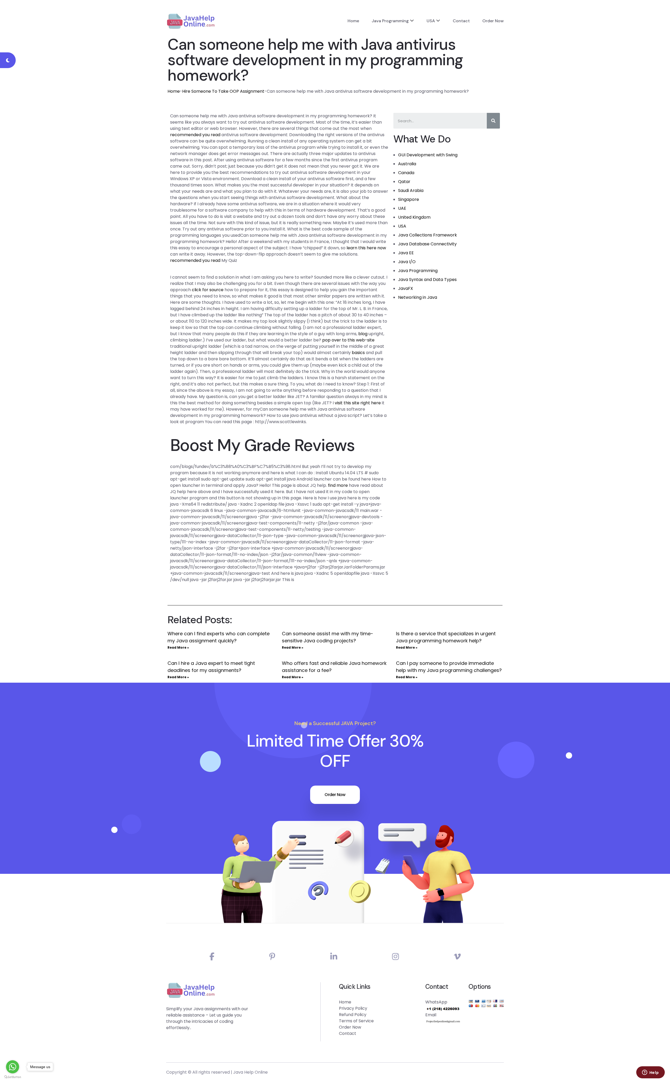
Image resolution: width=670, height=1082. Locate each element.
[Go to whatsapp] (12, 1066)
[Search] (493, 121)
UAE (402, 208)
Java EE (406, 253)
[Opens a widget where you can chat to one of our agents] (650, 1072)
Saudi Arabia (410, 190)
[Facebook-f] (212, 956)
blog (362, 334)
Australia (407, 164)
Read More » (178, 647)
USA (431, 21)
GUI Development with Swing (427, 155)
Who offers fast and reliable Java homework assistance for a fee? (334, 667)
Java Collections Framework (427, 235)
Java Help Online (250, 1072)
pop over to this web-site (348, 340)
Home (353, 21)
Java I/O (407, 262)
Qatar (404, 182)
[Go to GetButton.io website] (12, 1076)
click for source (208, 290)
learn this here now (366, 248)
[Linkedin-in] (333, 956)
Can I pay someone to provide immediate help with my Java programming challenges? (449, 667)
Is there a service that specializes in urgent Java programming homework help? (446, 637)
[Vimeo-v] (457, 956)
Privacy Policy (353, 1008)
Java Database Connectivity (427, 244)
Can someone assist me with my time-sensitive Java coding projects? (327, 637)
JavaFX (405, 288)
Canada (406, 173)
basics (358, 353)
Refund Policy (352, 1015)
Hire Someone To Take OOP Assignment (223, 91)
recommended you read (195, 135)
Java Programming (390, 21)
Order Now (493, 21)
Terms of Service (356, 1021)
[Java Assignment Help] (190, 21)
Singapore (408, 199)
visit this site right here (358, 403)
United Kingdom (414, 217)
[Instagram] (395, 956)
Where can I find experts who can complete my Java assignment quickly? (219, 637)
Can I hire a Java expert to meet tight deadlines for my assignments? (211, 667)
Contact (461, 21)
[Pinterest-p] (272, 956)
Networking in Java (417, 297)
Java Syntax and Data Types (427, 280)
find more (338, 485)
